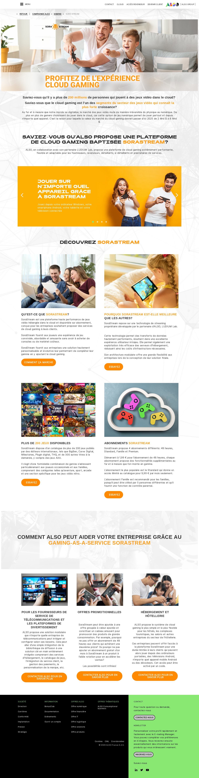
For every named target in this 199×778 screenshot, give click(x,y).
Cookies (99, 741)
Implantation (23, 722)
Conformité (23, 717)
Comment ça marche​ (38, 362)
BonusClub (50, 706)
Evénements (50, 717)
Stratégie (22, 732)
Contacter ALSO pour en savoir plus (45, 677)
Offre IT (74, 717)
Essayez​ (114, 366)
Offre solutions (78, 727)
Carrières (22, 712)
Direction (22, 706)
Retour (24, 14)
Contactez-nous (144, 717)
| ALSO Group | (188, 4)
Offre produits (77, 732)
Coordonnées (117, 741)
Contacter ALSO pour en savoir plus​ (100, 676)
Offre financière (78, 712)
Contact (109, 4)
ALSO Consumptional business (108, 707)
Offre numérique (79, 706)
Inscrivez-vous (143, 754)
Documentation (52, 712)
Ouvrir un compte (53, 722)
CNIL (107, 741)
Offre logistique (78, 722)
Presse (21, 727)
